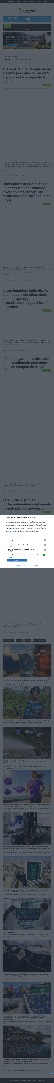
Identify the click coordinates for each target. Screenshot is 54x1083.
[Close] (51, 517)
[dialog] (27, 541)
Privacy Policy (35, 565)
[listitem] (27, 537)
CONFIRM (16, 560)
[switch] (44, 540)
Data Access (27, 565)
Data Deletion (19, 565)
